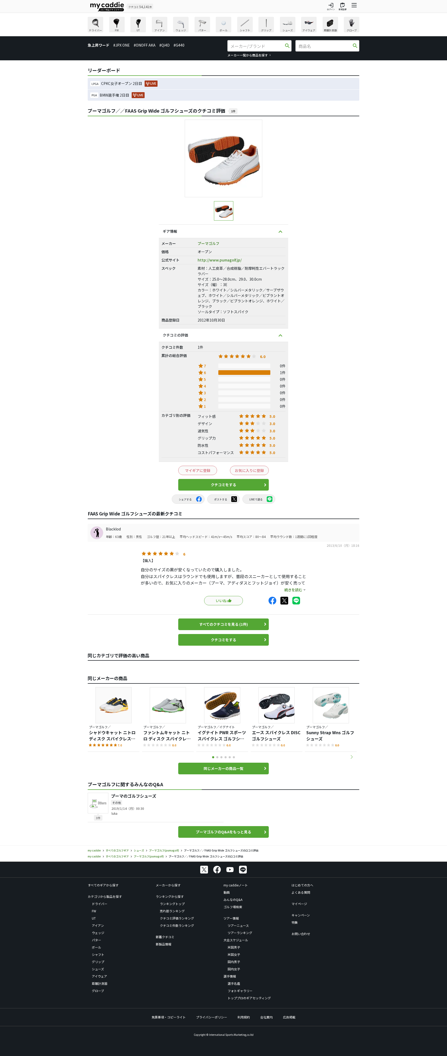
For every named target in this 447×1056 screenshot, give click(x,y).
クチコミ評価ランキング (177, 918)
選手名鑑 (234, 983)
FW (94, 911)
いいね (221, 600)
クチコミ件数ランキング (177, 925)
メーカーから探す (168, 885)
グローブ (98, 990)
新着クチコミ (165, 937)
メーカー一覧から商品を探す (247, 55)
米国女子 (234, 954)
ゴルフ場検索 (233, 907)
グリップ (98, 961)
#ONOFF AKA (144, 45)
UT (94, 918)
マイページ (299, 903)
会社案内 (266, 1017)
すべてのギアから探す (103, 885)
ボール (96, 947)
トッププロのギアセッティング (249, 998)
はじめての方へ (302, 885)
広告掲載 (289, 1017)
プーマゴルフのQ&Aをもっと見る (223, 831)
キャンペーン (301, 915)
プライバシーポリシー (211, 1017)
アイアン (98, 925)
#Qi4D (164, 45)
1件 (233, 111)
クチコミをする (223, 484)
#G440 (179, 45)
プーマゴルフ (208, 243)
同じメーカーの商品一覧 (223, 768)
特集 (295, 922)
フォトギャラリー (240, 990)
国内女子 (234, 969)
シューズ (98, 969)
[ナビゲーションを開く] (354, 6)
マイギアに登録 (197, 470)
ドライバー (99, 903)
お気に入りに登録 (249, 470)
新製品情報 (163, 944)
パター (96, 940)
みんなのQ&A (233, 899)
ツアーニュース (238, 925)
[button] (351, 757)
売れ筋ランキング (172, 911)
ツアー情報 (231, 918)
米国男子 (234, 947)
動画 (227, 892)
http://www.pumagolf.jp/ (220, 260)
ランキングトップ (172, 903)
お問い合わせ (301, 933)
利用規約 (243, 1017)
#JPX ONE (121, 45)
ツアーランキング (240, 932)
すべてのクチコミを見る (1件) (223, 624)
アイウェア (99, 976)
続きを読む (293, 589)
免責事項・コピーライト (169, 1017)
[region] (223, 25)
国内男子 (234, 961)
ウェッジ (98, 932)
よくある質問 (301, 892)
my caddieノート (236, 885)
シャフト (98, 954)
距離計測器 (99, 983)
